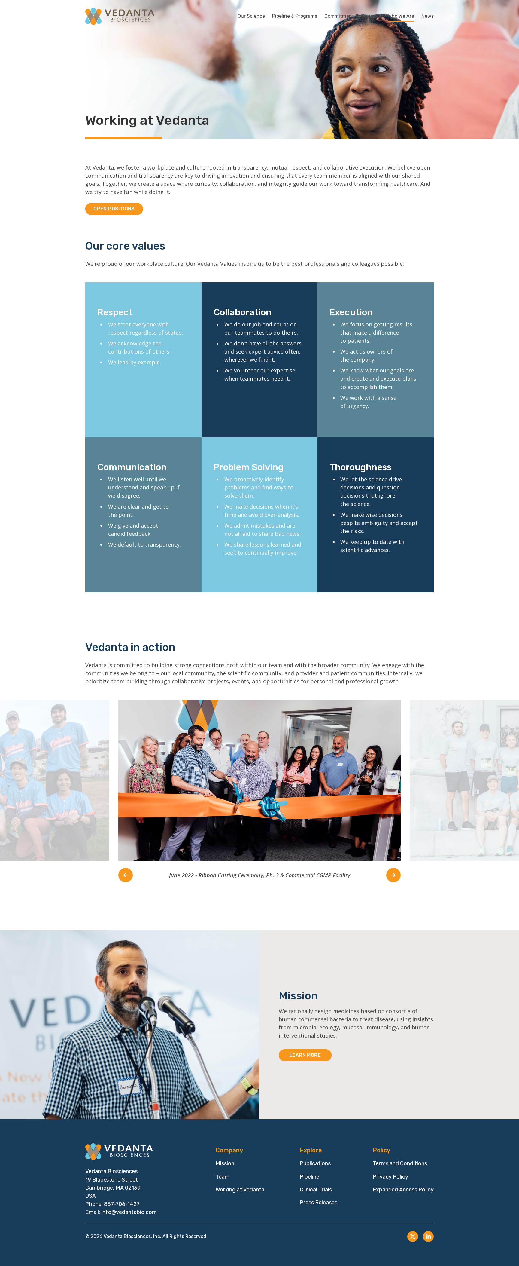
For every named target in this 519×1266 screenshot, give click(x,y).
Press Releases (318, 1202)
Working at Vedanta (240, 1189)
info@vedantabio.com (129, 1212)
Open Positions (114, 209)
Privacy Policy (390, 1176)
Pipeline (309, 1176)
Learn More (305, 1055)
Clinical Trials (316, 1189)
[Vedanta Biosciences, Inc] (119, 16)
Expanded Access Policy (403, 1189)
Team (222, 1176)
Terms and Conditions (400, 1163)
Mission (225, 1163)
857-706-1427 (122, 1204)
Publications (315, 1163)
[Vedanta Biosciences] (119, 1151)
